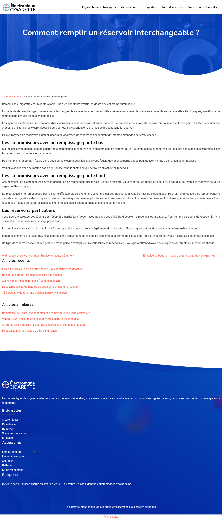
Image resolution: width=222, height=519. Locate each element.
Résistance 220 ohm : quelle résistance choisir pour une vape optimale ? (46, 313)
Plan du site (111, 516)
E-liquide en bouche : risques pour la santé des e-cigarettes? (180, 255)
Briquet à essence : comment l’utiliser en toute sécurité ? (39, 255)
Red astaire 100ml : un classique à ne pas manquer (32, 275)
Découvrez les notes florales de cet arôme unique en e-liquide (40, 286)
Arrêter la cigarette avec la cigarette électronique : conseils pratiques (44, 324)
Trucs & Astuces (172, 7)
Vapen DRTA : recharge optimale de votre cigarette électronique (40, 319)
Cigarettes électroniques (99, 7)
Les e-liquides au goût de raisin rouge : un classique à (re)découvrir (42, 269)
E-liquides (149, 7)
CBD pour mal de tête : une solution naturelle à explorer (35, 292)
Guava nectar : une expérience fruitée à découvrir (31, 280)
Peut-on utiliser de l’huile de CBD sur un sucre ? (31, 330)
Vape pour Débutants (202, 7)
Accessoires (129, 7)
